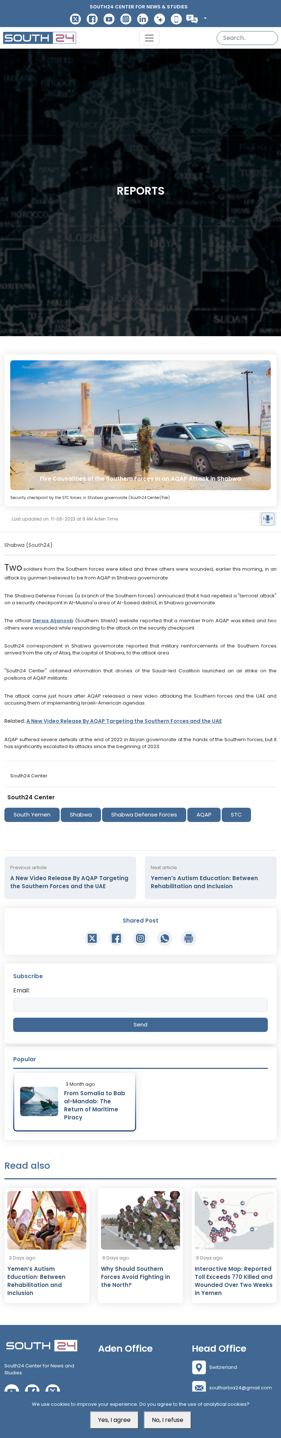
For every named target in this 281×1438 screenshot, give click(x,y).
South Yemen (32, 814)
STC (236, 814)
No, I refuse (167, 1420)
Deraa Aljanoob (53, 620)
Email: (21, 990)
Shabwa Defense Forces (144, 814)
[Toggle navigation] (149, 38)
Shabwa (81, 814)
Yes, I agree (114, 1420)
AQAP (203, 814)
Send (140, 1024)
